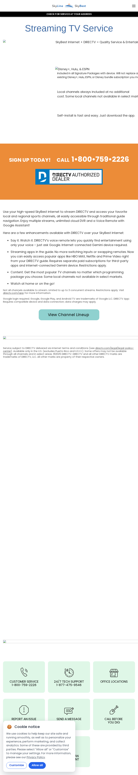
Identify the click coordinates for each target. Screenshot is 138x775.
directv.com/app (13, 293)
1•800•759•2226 (100, 159)
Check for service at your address (69, 14)
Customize (16, 765)
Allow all (37, 765)
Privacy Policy (36, 757)
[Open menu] (134, 5)
